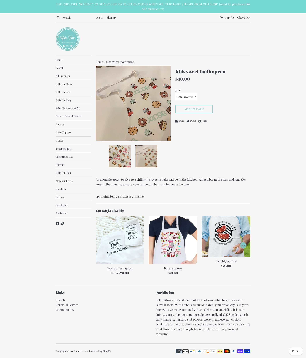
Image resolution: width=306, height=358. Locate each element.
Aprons (60, 164)
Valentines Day (64, 156)
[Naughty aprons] (226, 236)
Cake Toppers (63, 132)
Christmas (62, 213)
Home (59, 59)
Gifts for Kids (63, 172)
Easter (59, 140)
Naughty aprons (226, 261)
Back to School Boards (68, 116)
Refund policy (65, 309)
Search (60, 68)
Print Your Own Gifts (68, 108)
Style (178, 90)
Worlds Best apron (119, 268)
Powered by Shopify (100, 351)
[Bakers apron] (173, 240)
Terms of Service (67, 305)
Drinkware (62, 205)
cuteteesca (82, 351)
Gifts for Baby (63, 100)
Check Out (243, 17)
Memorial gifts (64, 181)
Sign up (111, 17)
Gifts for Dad (63, 92)
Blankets (61, 189)
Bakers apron (173, 268)
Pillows (60, 197)
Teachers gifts (64, 148)
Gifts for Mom (64, 84)
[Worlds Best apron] (120, 240)
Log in (99, 17)
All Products (63, 76)
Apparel (60, 124)
